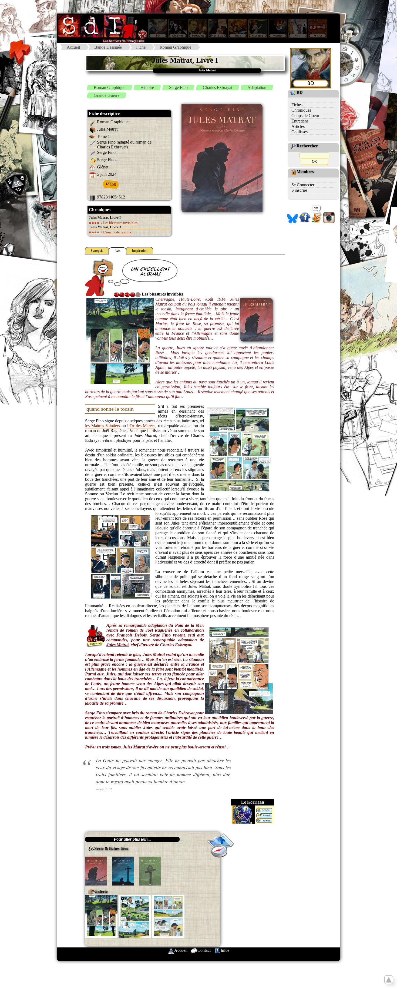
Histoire (147, 87)
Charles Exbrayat (217, 87)
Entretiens (299, 121)
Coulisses (299, 132)
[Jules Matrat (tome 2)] (123, 870)
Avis (117, 251)
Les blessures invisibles (119, 223)
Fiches (296, 104)
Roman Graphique (175, 47)
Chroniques (301, 110)
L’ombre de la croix (117, 232)
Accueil (73, 47)
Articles (298, 126)
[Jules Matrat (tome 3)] (150, 870)
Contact (204, 950)
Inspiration (139, 251)
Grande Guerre (106, 95)
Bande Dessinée (108, 47)
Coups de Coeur (305, 115)
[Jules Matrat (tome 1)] (96, 870)
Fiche (141, 47)
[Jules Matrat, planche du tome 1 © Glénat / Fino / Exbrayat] (101, 916)
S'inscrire (299, 190)
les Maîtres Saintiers (102, 425)
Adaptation (256, 87)
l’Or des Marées (141, 425)
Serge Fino (178, 87)
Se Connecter (302, 185)
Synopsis (97, 251)
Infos (225, 950)
